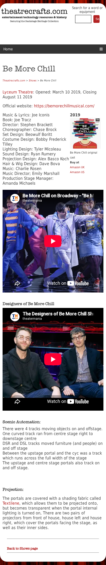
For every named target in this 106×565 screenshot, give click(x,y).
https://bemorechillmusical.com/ (64, 105)
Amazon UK (77, 167)
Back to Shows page (22, 549)
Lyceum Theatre (18, 92)
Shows (33, 80)
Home (8, 49)
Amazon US (77, 172)
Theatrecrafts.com (14, 80)
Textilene (11, 503)
